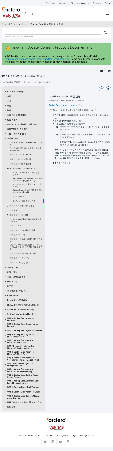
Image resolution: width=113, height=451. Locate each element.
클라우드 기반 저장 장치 (17, 129)
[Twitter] (45, 441)
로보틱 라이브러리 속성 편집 (24, 201)
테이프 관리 (14, 210)
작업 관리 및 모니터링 (16, 115)
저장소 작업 (12, 272)
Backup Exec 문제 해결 (17, 300)
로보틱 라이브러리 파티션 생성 (22, 206)
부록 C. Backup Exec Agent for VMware (24, 330)
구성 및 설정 (12, 281)
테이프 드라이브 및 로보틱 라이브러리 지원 (26, 143)
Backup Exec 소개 (15, 91)
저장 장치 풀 (12, 267)
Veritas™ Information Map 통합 (21, 314)
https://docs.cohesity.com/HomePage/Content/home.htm (37, 59)
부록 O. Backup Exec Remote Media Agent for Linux (23, 397)
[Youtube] (60, 441)
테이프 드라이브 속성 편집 (20, 159)
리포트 (10, 286)
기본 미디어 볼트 (16, 225)
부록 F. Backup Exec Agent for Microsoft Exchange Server (20, 347)
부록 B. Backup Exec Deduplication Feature (22, 325)
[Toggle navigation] (107, 14)
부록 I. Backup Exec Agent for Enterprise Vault (20, 364)
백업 (9, 105)
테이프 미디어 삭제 (17, 235)
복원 (9, 110)
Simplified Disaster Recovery (20, 309)
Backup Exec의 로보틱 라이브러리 (23, 168)
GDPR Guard (12, 295)
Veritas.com (51, 3)
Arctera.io (63, 3)
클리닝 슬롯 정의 (19, 196)
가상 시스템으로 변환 (16, 277)
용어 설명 (11, 407)
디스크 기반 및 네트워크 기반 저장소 (22, 124)
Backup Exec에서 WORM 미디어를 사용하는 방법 (25, 220)
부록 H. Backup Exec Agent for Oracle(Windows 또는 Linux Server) (23, 359)
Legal (74, 436)
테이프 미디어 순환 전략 (19, 263)
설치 (9, 96)
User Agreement (87, 436)
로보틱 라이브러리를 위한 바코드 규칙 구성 (27, 185)
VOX (72, 3)
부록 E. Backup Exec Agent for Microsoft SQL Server (20, 341)
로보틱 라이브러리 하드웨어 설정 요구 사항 (27, 174)
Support (6, 24)
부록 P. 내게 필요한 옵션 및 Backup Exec (24, 402)
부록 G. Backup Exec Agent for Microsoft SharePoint (21, 353)
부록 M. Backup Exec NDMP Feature (23, 387)
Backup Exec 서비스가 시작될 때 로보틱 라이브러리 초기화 (28, 191)
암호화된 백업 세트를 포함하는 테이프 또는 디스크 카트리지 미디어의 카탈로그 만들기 (26, 247)
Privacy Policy (62, 436)
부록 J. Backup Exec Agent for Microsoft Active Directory (20, 370)
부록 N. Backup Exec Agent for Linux (23, 392)
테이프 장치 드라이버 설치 (20, 154)
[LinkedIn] (53, 441)
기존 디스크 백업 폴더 (16, 134)
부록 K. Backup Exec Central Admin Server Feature (22, 376)
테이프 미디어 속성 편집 (19, 258)
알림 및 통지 (12, 119)
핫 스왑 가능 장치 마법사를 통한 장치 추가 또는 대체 (25, 149)
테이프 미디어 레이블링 (19, 215)
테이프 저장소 (13, 138)
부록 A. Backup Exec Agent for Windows (20, 319)
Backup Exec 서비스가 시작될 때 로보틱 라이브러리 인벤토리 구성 (28, 179)
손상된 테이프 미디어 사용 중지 (22, 230)
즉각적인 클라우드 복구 (17, 291)
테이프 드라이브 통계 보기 (20, 164)
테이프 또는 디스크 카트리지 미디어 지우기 (26, 240)
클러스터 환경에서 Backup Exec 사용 (23, 305)
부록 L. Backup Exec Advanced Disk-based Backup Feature (23, 382)
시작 (9, 101)
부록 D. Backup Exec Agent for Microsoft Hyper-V (20, 335)
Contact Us (48, 436)
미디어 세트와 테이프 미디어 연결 (23, 253)
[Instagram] (68, 441)
